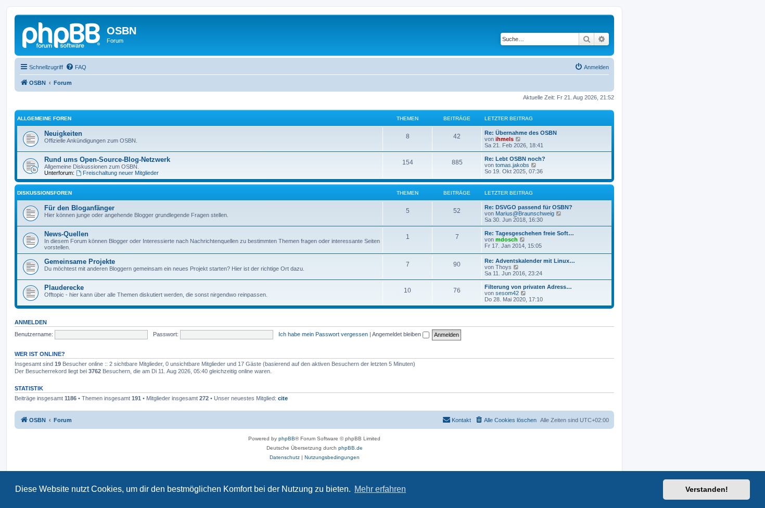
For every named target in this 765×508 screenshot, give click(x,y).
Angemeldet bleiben (397, 334)
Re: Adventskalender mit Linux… (529, 261)
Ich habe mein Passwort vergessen (323, 334)
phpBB (286, 438)
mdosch (506, 239)
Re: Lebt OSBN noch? (514, 159)
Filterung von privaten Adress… (528, 287)
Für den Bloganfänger (79, 208)
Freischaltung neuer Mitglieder (121, 173)
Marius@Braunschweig (524, 213)
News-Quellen (66, 234)
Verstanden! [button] (706, 489)
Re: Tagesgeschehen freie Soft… (529, 233)
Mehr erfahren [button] (380, 489)
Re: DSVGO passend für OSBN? (528, 207)
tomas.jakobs (512, 165)
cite (283, 398)
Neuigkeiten (63, 133)
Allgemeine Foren (44, 118)
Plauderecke (64, 287)
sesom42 (507, 293)
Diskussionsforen (44, 193)
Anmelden (31, 322)
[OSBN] (62, 33)
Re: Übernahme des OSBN (520, 133)
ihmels (504, 139)
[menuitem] (76, 67)
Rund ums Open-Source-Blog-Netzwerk (107, 159)
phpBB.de (350, 448)
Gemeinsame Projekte (79, 261)
